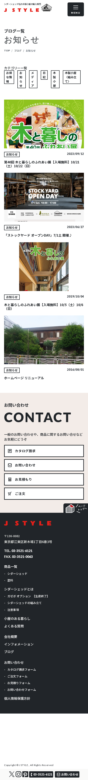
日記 (44, 75)
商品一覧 (10, 566)
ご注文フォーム (17, 676)
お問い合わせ (25, 465)
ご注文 (20, 493)
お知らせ (20, 79)
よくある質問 (14, 626)
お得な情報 (9, 77)
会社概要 (10, 636)
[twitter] (12, 774)
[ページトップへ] (75, 508)
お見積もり (23, 479)
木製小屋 (54, 79)
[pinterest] (25, 774)
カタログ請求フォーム (21, 669)
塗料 (10, 580)
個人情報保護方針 (17, 698)
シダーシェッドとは (19, 589)
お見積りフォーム (18, 683)
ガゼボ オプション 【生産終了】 (28, 596)
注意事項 (13, 610)
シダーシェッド (17, 573)
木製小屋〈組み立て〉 (70, 77)
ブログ (17, 50)
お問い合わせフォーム (21, 690)
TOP (7, 50)
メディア (32, 79)
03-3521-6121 (21, 551)
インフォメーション (19, 644)
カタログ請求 (25, 450)
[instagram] (18, 774)
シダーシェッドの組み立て (24, 603)
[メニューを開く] (76, 9)
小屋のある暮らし (17, 618)
